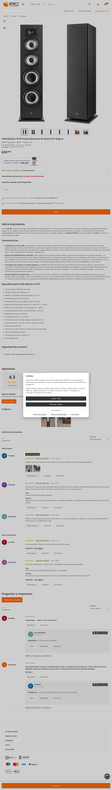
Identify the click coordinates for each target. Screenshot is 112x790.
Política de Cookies (39, 414)
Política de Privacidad (59, 414)
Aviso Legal (75, 414)
